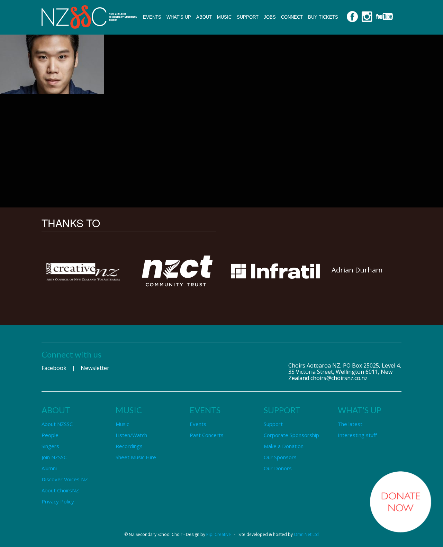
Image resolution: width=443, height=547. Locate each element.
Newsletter (95, 368)
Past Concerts (207, 435)
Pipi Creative (218, 534)
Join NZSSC (54, 457)
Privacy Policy (58, 501)
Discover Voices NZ (65, 479)
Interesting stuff (357, 435)
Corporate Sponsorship (291, 435)
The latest (350, 423)
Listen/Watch (131, 435)
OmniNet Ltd (306, 534)
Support (248, 17)
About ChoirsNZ (60, 490)
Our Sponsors (280, 457)
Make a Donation (284, 446)
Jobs (270, 17)
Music (224, 17)
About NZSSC (57, 423)
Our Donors (278, 468)
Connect (292, 17)
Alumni (49, 468)
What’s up (178, 17)
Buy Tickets (323, 17)
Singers (50, 446)
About (204, 17)
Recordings (129, 446)
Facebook (54, 368)
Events (152, 17)
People (50, 435)
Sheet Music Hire (136, 457)
